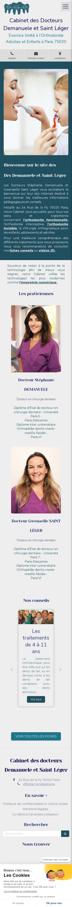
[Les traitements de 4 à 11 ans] (36, 617)
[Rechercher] (65, 833)
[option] (36, 658)
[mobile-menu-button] (65, 6)
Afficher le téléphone (39, 784)
